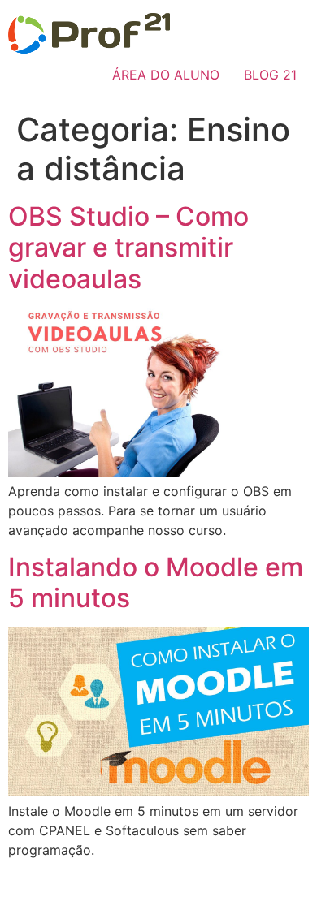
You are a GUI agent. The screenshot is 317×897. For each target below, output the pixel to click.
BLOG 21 (270, 75)
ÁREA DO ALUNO (165, 75)
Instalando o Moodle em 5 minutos (155, 582)
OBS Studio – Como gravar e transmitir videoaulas (128, 248)
